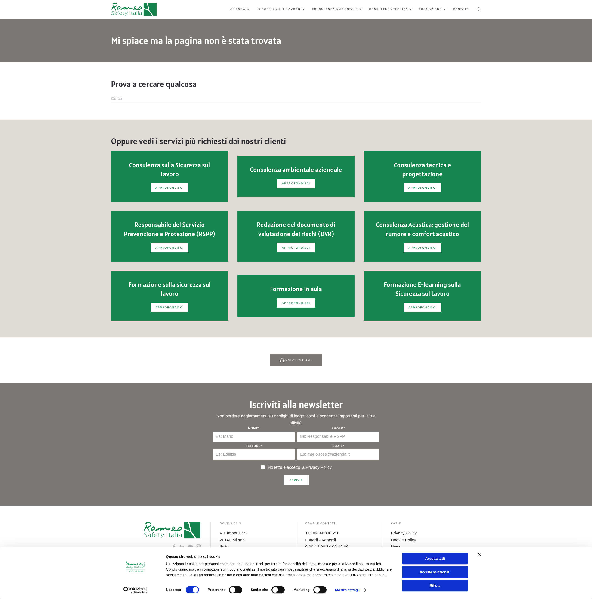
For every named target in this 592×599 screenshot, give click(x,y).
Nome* (254, 428)
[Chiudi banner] (479, 554)
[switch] (235, 589)
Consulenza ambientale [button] (335, 9)
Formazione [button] (430, 9)
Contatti (461, 9)
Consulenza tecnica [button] (388, 9)
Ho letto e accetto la (299, 467)
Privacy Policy (319, 467)
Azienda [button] (237, 9)
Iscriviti (296, 480)
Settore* (254, 446)
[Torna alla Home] (134, 9)
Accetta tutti (435, 558)
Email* (338, 446)
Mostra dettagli (347, 590)
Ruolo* (338, 428)
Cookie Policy (403, 540)
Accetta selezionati (435, 572)
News (396, 546)
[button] (478, 9)
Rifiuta (435, 585)
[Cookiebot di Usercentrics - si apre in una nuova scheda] (135, 590)
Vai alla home (298, 359)
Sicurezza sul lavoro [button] (279, 9)
